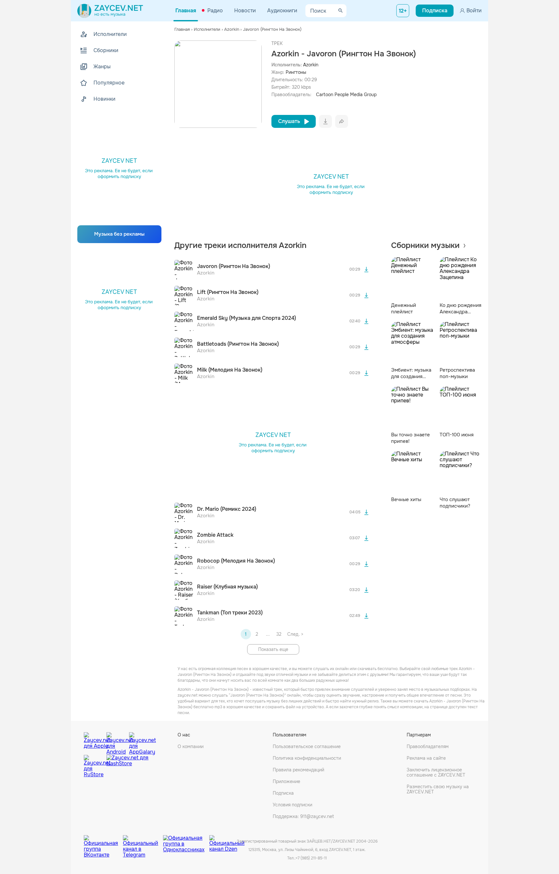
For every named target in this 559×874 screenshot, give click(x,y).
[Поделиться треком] (341, 121)
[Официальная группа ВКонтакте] (103, 841)
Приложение (286, 781)
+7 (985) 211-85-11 (311, 858)
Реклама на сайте (426, 758)
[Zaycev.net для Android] (116, 742)
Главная (185, 10)
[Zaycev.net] (110, 10)
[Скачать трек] (366, 269)
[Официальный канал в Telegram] (143, 841)
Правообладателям (428, 746)
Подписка (283, 793)
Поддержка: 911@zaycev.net (303, 816)
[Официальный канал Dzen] (227, 841)
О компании (190, 746)
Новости (245, 10)
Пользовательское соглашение (307, 746)
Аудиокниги (282, 10)
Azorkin (310, 65)
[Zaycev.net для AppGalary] (138, 742)
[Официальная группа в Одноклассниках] (186, 841)
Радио (215, 10)
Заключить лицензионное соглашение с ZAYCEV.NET (436, 772)
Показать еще (273, 649)
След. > (295, 634)
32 (278, 634)
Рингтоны (296, 72)
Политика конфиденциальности (307, 758)
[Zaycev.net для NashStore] (127, 766)
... (268, 634)
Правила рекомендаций (298, 769)
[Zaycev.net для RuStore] (93, 766)
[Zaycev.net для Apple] (93, 742)
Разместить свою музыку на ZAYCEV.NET (438, 789)
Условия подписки (292, 804)
